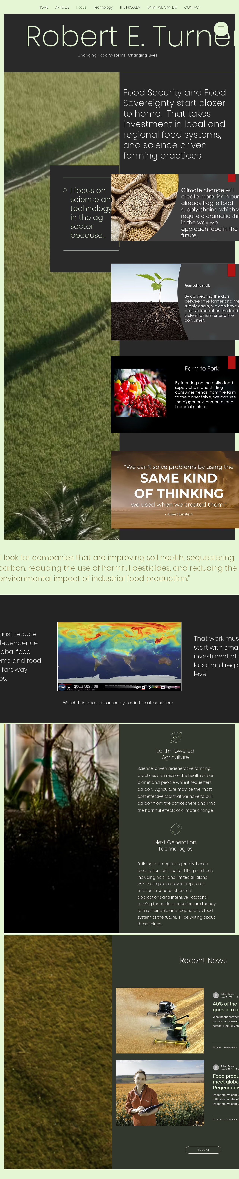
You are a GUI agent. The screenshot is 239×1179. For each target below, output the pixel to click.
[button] (221, 29)
